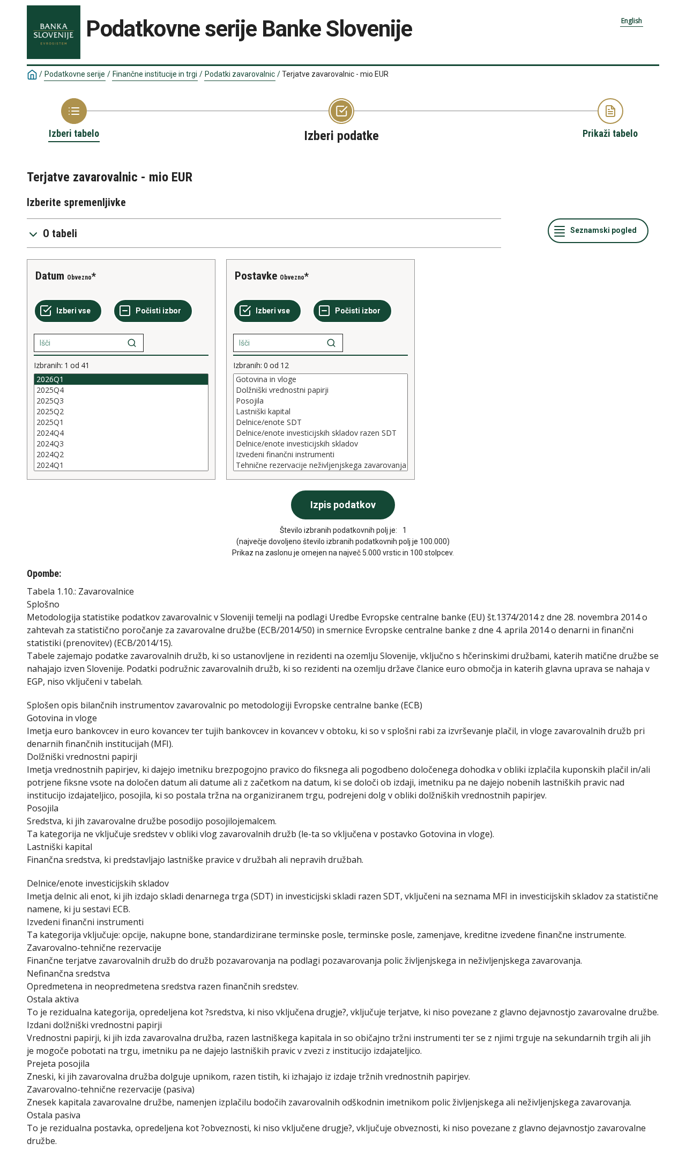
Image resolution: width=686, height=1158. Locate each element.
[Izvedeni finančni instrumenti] (320, 454)
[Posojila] (320, 400)
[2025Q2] (121, 411)
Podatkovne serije (74, 74)
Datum (49, 275)
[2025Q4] (121, 390)
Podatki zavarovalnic (240, 74)
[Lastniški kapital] (320, 411)
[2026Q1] (121, 379)
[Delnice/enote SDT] (320, 422)
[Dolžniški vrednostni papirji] (320, 390)
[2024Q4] (121, 433)
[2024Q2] (121, 454)
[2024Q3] (121, 443)
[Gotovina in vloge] (320, 379)
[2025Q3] (121, 400)
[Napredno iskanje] (132, 343)
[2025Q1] (121, 422)
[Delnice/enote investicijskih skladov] (320, 443)
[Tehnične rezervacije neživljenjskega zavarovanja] (320, 465)
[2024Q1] (121, 465)
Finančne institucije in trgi (155, 74)
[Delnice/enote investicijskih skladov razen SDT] (320, 433)
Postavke (256, 275)
